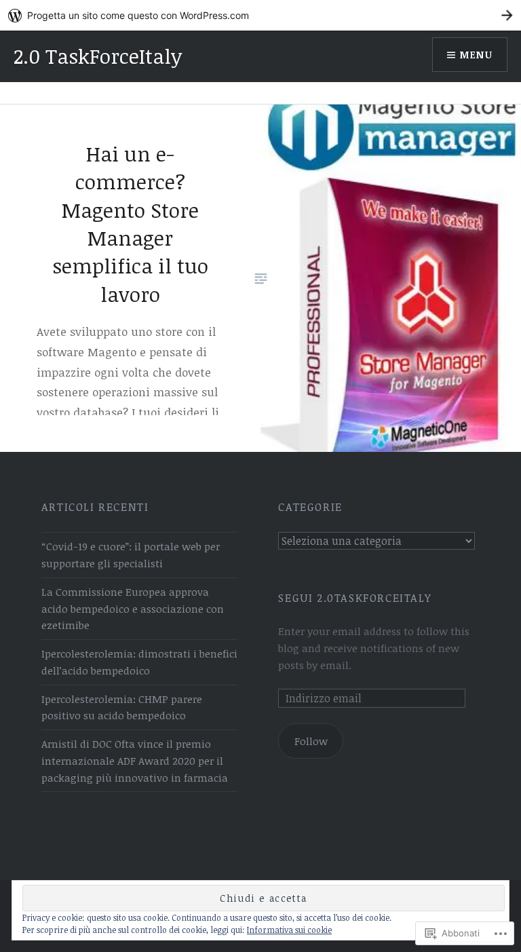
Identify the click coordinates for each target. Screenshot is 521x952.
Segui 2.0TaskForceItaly (354, 597)
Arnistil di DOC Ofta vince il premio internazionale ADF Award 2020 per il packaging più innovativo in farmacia (134, 760)
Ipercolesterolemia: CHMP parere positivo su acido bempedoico (121, 707)
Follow (311, 741)
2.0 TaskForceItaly (98, 56)
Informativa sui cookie (289, 929)
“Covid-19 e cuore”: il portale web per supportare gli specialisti (130, 554)
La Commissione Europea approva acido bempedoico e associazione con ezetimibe (132, 608)
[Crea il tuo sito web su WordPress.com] (260, 15)
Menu (476, 54)
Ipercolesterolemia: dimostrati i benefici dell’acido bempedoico (139, 662)
